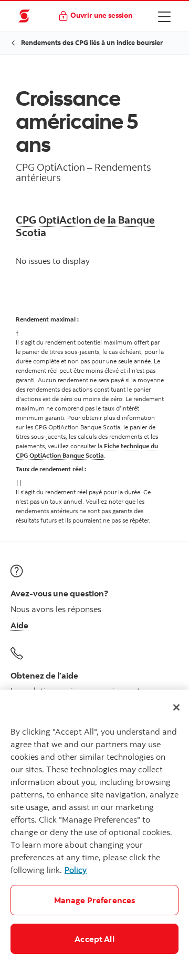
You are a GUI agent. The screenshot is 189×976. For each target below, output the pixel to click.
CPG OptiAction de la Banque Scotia (85, 226)
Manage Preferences (94, 900)
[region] (94, 833)
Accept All (94, 939)
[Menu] (164, 16)
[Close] (176, 707)
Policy (76, 869)
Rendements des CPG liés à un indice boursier (92, 42)
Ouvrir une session (101, 15)
